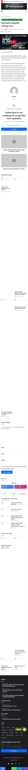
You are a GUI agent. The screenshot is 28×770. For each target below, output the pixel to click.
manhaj (11, 732)
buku (18, 727)
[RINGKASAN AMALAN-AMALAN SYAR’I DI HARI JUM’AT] (6, 518)
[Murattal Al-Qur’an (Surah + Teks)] (7, 540)
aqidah (3, 727)
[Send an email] (6, 29)
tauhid (17, 735)
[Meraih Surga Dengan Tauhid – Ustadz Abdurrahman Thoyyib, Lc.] (6, 525)
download (11, 730)
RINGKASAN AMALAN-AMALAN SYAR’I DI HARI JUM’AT (17, 517)
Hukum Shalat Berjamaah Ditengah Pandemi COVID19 (20, 293)
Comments (23, 494)
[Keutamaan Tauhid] (6, 511)
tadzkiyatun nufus (10, 735)
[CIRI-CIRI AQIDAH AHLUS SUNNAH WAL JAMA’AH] (21, 593)
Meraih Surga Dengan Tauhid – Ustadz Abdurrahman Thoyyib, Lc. (18, 524)
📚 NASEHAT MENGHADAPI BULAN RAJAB (14, 1)
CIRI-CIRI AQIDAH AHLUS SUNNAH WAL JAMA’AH (20, 652)
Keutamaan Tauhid (16, 509)
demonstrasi (4, 730)
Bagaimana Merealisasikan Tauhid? (5, 188)
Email (3, 453)
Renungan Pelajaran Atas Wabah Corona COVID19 (6, 413)
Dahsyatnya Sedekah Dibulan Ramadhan (20, 307)
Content (22, 727)
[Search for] (26, 11)
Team (21, 735)
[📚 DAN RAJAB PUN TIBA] (21, 661)
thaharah (4, 737)
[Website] (14, 99)
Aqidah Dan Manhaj (16, 502)
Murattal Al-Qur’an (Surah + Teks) (6, 546)
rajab (21, 732)
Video (20, 19)
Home (4, 16)
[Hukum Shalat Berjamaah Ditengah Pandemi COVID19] (21, 234)
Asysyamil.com (14, 760)
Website (3, 460)
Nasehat (8, 16)
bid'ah (13, 727)
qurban (16, 732)
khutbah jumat (5, 732)
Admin (5, 29)
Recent (13, 494)
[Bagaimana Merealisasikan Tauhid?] (7, 182)
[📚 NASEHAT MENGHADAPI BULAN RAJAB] (7, 661)
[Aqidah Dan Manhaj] (6, 505)
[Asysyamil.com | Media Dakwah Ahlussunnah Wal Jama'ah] (14, 6)
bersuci (8, 727)
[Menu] (2, 11)
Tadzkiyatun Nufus (12, 19)
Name (3, 447)
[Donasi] (24, 729)
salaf (3, 735)
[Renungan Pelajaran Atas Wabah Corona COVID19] (7, 355)
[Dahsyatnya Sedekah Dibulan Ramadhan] (21, 302)
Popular (4, 494)
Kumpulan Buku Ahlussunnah (9, 498)
